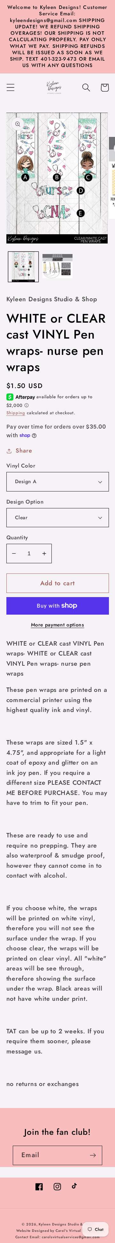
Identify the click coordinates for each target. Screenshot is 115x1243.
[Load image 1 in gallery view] (23, 267)
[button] (10, 88)
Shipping (15, 413)
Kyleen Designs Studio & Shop (66, 1224)
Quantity (17, 537)
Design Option (25, 501)
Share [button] (24, 450)
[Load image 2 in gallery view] (57, 267)
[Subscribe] (93, 1155)
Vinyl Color (20, 465)
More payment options (57, 624)
